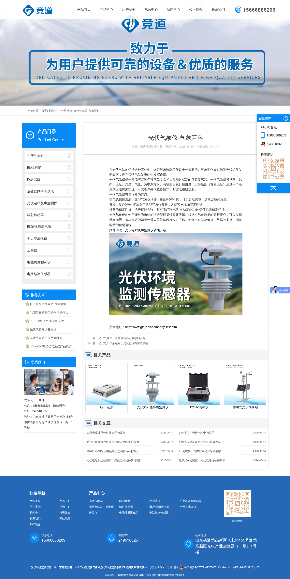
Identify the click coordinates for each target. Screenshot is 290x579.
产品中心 (64, 501)
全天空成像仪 (37, 238)
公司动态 (66, 110)
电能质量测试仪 (39, 261)
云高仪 (32, 250)
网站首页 (84, 9)
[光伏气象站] (37, 10)
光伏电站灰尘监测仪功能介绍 (145, 230)
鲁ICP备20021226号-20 (246, 567)
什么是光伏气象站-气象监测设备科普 (52, 304)
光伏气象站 (35, 155)
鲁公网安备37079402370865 (200, 567)
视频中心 (64, 506)
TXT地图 (35, 524)
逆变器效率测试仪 (40, 190)
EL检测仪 (34, 167)
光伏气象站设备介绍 (43, 329)
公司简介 (64, 512)
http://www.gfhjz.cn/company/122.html (151, 327)
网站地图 (64, 518)
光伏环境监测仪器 (151, 146)
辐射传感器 (35, 214)
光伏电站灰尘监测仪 (42, 202)
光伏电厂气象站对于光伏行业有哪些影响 (123, 343)
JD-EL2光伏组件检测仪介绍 (48, 321)
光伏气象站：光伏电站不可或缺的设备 (121, 338)
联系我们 (35, 518)
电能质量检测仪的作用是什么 (49, 312)
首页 (44, 110)
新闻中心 (54, 110)
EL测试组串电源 (39, 226)
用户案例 (35, 506)
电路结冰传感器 (39, 273)
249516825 (275, 143)
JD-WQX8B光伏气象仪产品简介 (51, 346)
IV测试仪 (33, 179)
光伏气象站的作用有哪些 (46, 338)
